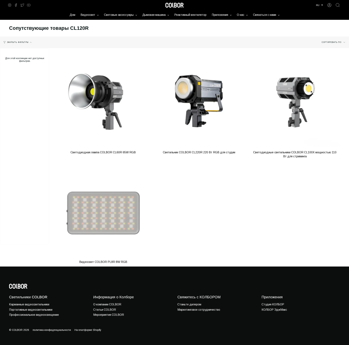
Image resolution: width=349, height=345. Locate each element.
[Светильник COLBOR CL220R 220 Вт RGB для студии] (199, 102)
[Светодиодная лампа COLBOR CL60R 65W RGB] (103, 102)
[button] (319, 5)
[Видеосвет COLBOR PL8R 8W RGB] (103, 212)
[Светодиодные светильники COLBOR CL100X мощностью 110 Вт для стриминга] (295, 102)
